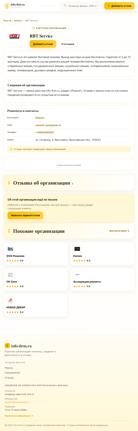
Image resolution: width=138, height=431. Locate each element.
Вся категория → (119, 230)
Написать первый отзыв (25, 215)
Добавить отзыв (121, 5)
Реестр (7, 20)
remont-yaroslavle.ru (48, 125)
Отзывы (9, 377)
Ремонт (18, 20)
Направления (12, 372)
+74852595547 (45, 132)
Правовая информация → (19, 415)
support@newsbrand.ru (17, 402)
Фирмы (9, 367)
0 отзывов (67, 44)
